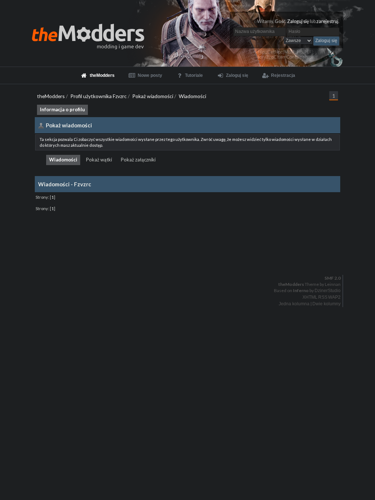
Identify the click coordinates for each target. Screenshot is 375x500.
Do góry (190, 259)
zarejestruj (327, 21)
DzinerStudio (328, 290)
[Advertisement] (187, 229)
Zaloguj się (298, 21)
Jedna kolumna (294, 303)
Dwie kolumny (326, 303)
